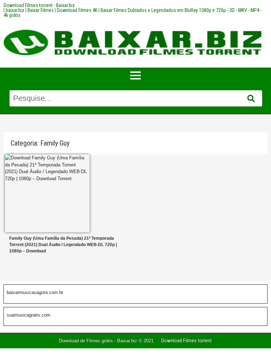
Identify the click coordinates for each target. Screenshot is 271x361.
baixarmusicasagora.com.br (35, 292)
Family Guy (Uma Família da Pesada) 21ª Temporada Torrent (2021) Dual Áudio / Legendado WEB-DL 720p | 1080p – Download (63, 244)
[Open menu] (135, 75)
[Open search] (251, 99)
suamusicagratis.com (28, 315)
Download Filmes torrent (186, 340)
